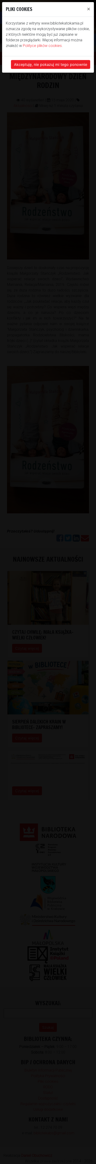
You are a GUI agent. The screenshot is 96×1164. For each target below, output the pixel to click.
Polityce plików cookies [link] (42, 45)
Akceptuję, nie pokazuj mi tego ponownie (50, 64)
